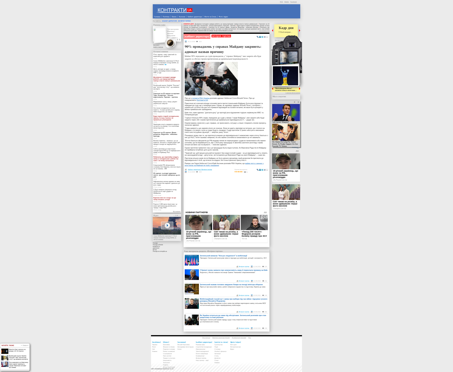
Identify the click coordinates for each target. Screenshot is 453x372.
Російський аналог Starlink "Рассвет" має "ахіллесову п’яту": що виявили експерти (166, 87)
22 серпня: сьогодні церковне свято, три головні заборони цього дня (166, 175)
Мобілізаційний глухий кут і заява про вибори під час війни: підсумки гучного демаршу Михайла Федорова (233, 300)
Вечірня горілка (184, 21)
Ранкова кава (159, 24)
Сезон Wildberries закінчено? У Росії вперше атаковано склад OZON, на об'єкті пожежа (166, 62)
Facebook (293, 2)
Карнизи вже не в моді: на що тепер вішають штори (215, 30)
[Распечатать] (265, 37)
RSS (281, 2)
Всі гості (156, 45)
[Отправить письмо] (267, 37)
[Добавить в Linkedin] (260, 37)
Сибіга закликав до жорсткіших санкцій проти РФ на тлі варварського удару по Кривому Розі (166, 150)
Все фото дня (279, 40)
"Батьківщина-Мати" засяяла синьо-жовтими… (286, 89)
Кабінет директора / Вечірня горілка (200, 169)
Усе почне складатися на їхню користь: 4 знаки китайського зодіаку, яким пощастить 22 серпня (166, 109)
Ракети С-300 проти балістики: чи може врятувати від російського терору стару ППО (165, 206)
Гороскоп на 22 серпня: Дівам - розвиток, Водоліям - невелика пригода (233, 27)
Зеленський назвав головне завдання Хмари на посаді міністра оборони (231, 284)
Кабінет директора (169, 21)
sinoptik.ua (163, 251)
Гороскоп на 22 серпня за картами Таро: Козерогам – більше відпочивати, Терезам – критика (226, 24)
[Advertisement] (226, 192)
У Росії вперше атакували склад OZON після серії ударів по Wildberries (164, 191)
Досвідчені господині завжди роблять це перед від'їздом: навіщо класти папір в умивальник (226, 24)
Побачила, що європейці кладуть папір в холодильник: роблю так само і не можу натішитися (226, 28)
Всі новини (176, 211)
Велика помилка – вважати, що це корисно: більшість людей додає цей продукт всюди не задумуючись (166, 142)
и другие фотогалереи (293, 93)
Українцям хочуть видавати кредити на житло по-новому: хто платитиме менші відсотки (166, 126)
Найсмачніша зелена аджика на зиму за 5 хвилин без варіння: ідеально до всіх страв (166, 183)
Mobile (286, 2)
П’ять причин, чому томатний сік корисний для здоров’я (164, 55)
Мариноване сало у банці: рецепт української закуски (165, 102)
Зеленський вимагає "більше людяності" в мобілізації (223, 256)
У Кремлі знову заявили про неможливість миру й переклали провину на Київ (233, 270)
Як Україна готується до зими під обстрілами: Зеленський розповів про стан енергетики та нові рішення (233, 316)
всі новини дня (264, 30)
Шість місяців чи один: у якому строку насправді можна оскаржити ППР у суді (166, 71)
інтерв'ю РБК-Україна (201, 98)
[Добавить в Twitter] (262, 37)
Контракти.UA (202, 100)
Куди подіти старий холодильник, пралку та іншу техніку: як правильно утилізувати (166, 118)
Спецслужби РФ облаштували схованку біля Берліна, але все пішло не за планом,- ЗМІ (166, 167)
